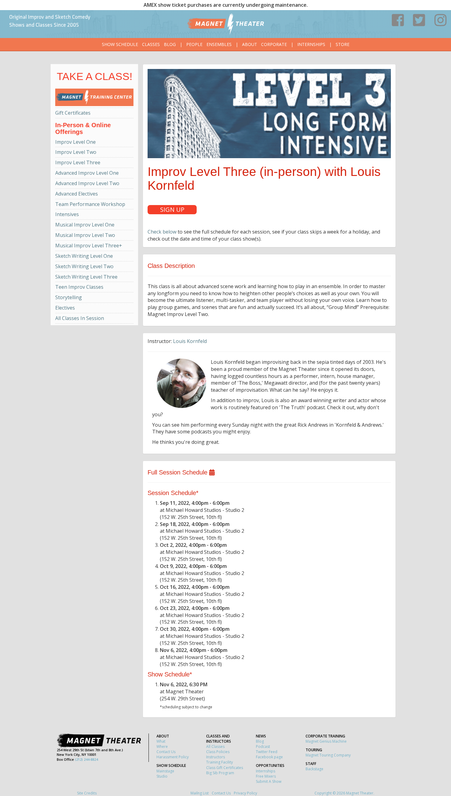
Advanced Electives (76, 193)
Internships (311, 44)
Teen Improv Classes (79, 287)
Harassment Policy (172, 757)
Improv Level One (75, 142)
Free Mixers (266, 776)
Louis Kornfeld (190, 341)
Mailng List (200, 793)
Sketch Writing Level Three (86, 276)
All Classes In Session (79, 318)
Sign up (172, 209)
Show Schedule (120, 44)
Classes (151, 44)
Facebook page (269, 757)
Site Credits (87, 793)
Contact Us (165, 751)
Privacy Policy (245, 793)
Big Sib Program (220, 772)
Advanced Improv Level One (87, 172)
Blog (170, 44)
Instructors (215, 757)
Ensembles (219, 44)
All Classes (215, 746)
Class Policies (217, 751)
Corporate (274, 44)
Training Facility (219, 762)
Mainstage (165, 771)
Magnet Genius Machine (326, 741)
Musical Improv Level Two (85, 235)
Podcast (263, 746)
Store (342, 44)
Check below (162, 231)
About (249, 44)
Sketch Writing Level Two (84, 266)
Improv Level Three (77, 162)
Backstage (314, 768)
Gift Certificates (73, 112)
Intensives (67, 214)
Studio (162, 776)
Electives (65, 307)
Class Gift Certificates (224, 767)
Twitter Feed (266, 751)
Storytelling (68, 297)
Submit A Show (268, 781)
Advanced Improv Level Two (87, 183)
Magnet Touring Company (328, 755)
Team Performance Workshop (90, 204)
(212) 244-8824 (86, 759)
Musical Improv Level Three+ (88, 245)
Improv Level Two (75, 152)
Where (162, 746)
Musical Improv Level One (84, 224)
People (194, 44)
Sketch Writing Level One (84, 256)
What (160, 741)
